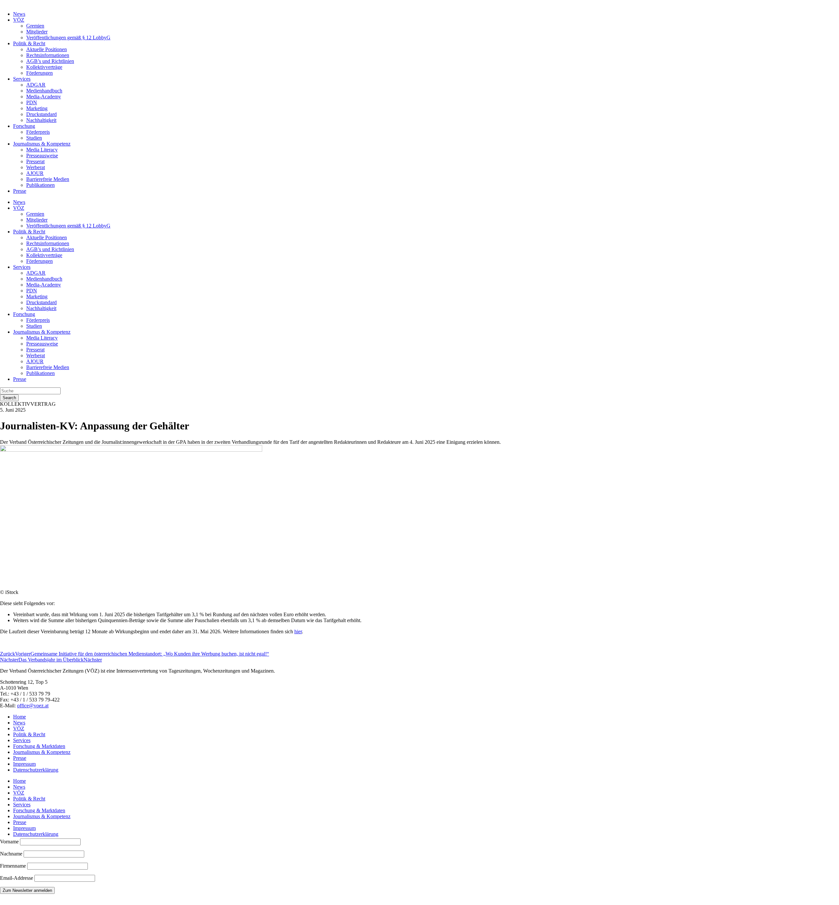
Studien (34, 138)
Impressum (24, 764)
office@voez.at (33, 705)
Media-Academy (43, 96)
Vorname (9, 841)
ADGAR (36, 85)
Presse (19, 191)
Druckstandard (41, 114)
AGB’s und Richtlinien (50, 61)
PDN (31, 102)
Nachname (11, 853)
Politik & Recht (29, 43)
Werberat (35, 167)
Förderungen (39, 73)
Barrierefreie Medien (47, 179)
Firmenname (13, 866)
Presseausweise (42, 155)
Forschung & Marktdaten (39, 746)
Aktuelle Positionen (46, 49)
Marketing (37, 108)
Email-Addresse (17, 878)
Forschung (24, 126)
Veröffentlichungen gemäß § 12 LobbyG (68, 37)
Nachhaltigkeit (41, 120)
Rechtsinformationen (47, 55)
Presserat (35, 161)
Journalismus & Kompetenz (41, 144)
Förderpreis (38, 132)
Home (19, 716)
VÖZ (18, 20)
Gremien (35, 26)
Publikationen (40, 185)
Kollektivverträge (44, 67)
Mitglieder (37, 31)
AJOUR (35, 173)
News (19, 14)
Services (21, 79)
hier (298, 631)
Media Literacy (42, 149)
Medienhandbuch (44, 90)
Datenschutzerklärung (35, 770)
